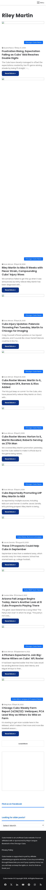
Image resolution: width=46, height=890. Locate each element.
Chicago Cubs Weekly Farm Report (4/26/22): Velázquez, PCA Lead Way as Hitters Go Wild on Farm (23, 713)
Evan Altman (8, 264)
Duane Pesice (9, 48)
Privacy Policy (7, 850)
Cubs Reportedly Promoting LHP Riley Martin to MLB (22, 494)
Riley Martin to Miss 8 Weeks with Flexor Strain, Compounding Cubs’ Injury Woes (22, 271)
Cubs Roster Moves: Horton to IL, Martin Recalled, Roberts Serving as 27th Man (22, 440)
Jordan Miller (8, 595)
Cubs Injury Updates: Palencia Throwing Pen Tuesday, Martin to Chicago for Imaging (22, 327)
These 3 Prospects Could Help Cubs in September (20, 547)
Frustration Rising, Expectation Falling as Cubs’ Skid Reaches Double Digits (21, 54)
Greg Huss (7, 704)
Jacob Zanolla (9, 542)
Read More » (10, 73)
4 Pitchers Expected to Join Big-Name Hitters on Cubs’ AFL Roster (23, 656)
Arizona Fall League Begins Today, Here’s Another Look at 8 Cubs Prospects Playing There (22, 602)
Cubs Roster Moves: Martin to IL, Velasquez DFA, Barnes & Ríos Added (21, 384)
